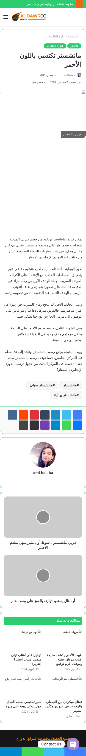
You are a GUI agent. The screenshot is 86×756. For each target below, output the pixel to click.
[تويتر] (66, 415)
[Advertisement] (43, 189)
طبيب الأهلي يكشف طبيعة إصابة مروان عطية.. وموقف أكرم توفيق (64, 659)
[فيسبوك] (77, 415)
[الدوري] (29, 17)
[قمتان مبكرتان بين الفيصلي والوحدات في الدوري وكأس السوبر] (64, 686)
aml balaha (69, 75)
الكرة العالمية (57, 36)
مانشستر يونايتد (65, 395)
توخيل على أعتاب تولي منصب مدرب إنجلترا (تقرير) (26, 659)
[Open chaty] (73, 744)
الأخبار (74, 46)
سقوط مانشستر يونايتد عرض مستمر (50, 4)
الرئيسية (73, 36)
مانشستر (70, 385)
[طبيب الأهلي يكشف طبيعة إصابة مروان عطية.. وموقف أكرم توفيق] (64, 640)
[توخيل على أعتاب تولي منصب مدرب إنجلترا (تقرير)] (22, 640)
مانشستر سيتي (41, 385)
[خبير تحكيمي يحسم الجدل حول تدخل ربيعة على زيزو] (22, 686)
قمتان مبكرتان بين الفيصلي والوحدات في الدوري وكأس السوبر (63, 706)
